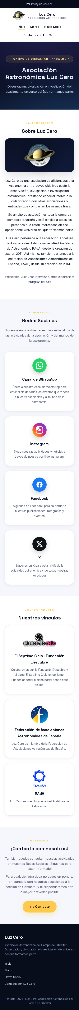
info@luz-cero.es (42, 4)
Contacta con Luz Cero (39, 35)
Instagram (39, 444)
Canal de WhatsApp (39, 379)
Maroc (34, 26)
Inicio (21, 26)
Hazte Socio (52, 26)
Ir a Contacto (40, 906)
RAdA (39, 793)
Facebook (39, 498)
